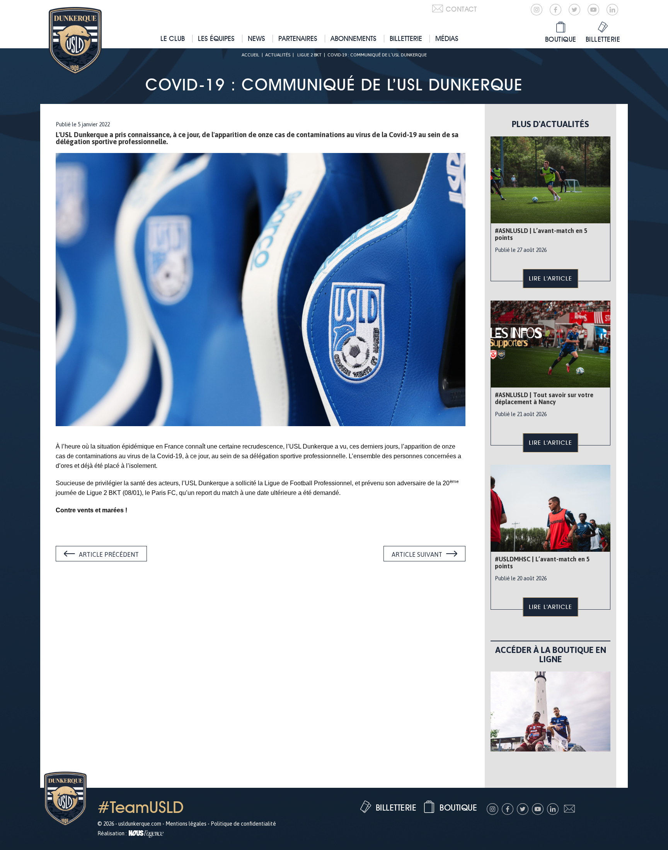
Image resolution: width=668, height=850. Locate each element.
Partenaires (297, 38)
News (256, 38)
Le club (172, 38)
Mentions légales (185, 824)
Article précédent (109, 554)
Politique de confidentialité (243, 824)
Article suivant (417, 554)
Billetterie (406, 38)
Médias (446, 38)
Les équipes (216, 38)
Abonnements (354, 38)
